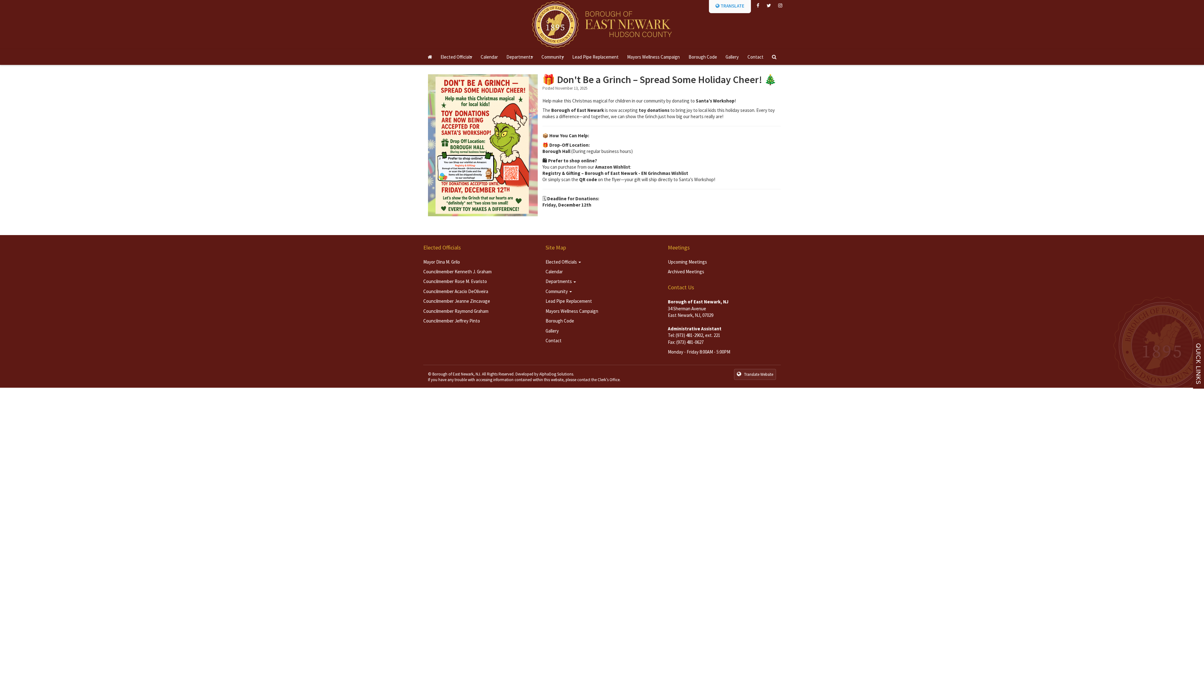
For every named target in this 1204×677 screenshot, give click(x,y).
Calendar (489, 57)
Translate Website (758, 374)
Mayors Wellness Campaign (653, 57)
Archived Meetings (686, 272)
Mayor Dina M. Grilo (441, 262)
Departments (520, 59)
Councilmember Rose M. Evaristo (455, 281)
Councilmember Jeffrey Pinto (451, 321)
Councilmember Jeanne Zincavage (456, 301)
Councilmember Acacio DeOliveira (455, 291)
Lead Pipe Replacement (595, 57)
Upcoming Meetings (687, 262)
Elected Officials (457, 59)
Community (553, 59)
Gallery (732, 57)
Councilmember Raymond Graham (455, 311)
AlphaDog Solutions (556, 374)
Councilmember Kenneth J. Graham (457, 272)
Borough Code (703, 57)
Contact (755, 57)
